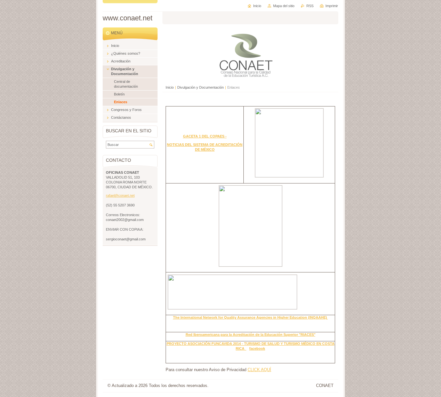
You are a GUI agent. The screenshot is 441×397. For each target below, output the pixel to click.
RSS (309, 6)
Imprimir (331, 6)
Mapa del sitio (283, 6)
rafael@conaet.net (120, 195)
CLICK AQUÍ (259, 369)
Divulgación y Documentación (200, 87)
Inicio (170, 87)
